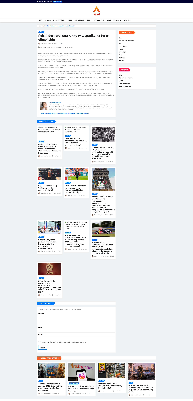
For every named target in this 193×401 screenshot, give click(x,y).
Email (40, 335)
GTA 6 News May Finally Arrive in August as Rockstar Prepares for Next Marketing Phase (140, 388)
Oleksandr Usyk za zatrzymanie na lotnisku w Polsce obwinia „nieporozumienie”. (76, 141)
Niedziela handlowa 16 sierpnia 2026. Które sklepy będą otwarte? (110, 385)
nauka (89, 20)
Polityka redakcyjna (124, 83)
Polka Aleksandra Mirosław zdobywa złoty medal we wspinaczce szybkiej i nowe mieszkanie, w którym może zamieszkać (75, 240)
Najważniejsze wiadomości (55, 20)
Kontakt (127, 20)
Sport (109, 20)
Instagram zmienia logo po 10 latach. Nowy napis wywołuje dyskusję (81, 388)
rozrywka (117, 20)
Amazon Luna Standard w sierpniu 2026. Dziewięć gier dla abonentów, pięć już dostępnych (50, 387)
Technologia (99, 20)
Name (40, 327)
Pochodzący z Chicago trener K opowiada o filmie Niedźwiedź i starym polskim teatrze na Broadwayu (49, 148)
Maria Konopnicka (46, 43)
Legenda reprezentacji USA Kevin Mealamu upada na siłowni (47, 188)
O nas (121, 75)
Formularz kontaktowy (125, 78)
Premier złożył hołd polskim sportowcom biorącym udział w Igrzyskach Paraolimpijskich (47, 244)
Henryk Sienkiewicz (46, 393)
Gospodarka (79, 20)
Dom (40, 20)
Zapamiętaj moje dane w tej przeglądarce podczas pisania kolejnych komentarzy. (63, 342)
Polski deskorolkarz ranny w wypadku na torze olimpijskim (59, 26)
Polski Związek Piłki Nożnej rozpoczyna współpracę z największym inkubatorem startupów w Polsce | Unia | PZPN (49, 286)
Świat (70, 20)
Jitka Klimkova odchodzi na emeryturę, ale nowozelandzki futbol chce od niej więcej (75, 189)
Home (40, 26)
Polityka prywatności (125, 86)
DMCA (121, 81)
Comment (41, 313)
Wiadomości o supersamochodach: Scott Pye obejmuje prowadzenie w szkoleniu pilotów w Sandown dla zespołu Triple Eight (103, 247)
